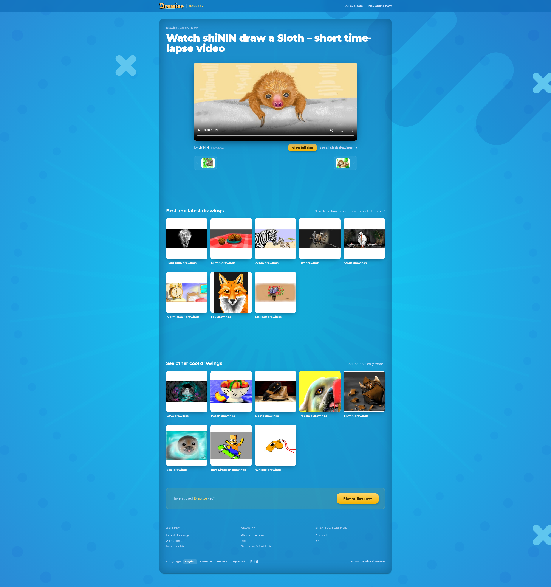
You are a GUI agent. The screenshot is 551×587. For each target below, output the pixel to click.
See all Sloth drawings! (336, 147)
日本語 (254, 561)
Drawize (171, 28)
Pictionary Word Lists (256, 546)
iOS (317, 540)
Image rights (175, 546)
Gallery (184, 28)
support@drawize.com (368, 561)
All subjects (354, 6)
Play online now (380, 6)
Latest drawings (177, 535)
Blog (244, 540)
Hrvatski (222, 561)
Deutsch (206, 561)
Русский (239, 561)
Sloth (194, 28)
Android (321, 535)
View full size (302, 147)
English (190, 561)
